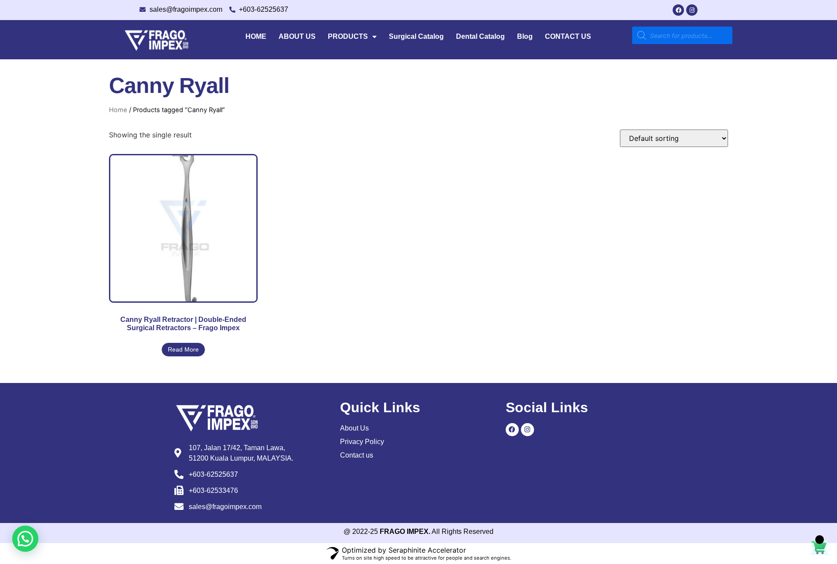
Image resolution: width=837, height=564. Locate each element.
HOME (255, 36)
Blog (525, 36)
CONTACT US (568, 36)
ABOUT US (297, 36)
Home (118, 110)
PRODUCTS (348, 36)
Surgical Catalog (416, 36)
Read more (183, 349)
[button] (25, 539)
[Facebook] (678, 10)
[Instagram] (692, 10)
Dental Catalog (480, 36)
